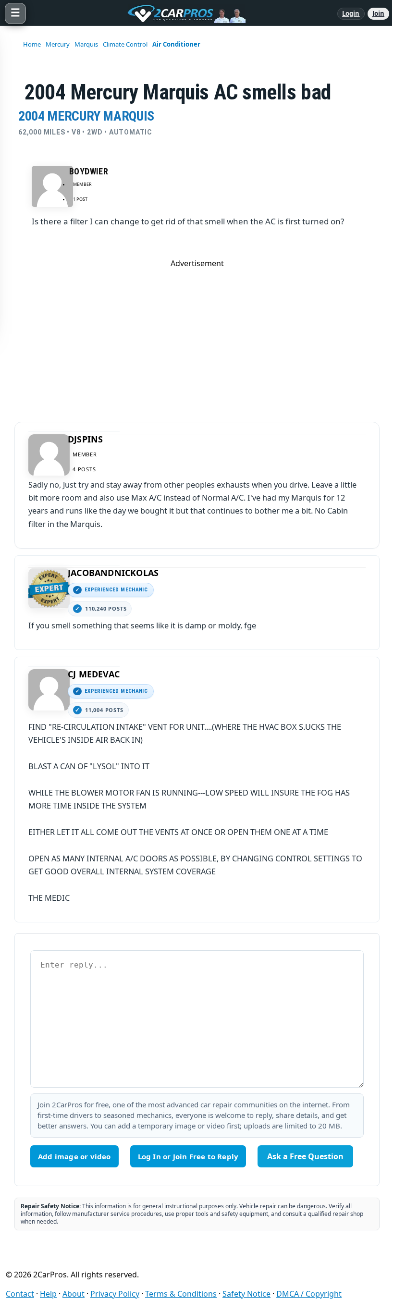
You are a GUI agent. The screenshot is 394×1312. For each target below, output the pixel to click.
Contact (20, 1293)
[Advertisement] (197, 336)
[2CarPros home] (181, 13)
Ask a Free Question (305, 1156)
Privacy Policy (114, 1293)
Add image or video (74, 1156)
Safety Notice (246, 1293)
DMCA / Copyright (309, 1293)
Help (48, 1293)
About (73, 1293)
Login (351, 13)
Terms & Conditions (181, 1293)
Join (378, 13)
